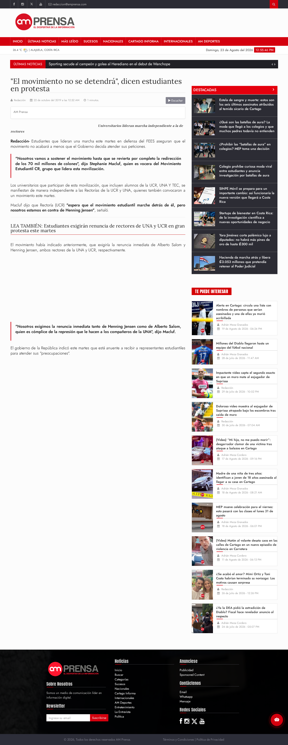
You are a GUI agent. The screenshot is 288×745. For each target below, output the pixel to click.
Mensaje (185, 701)
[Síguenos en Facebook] (14, 4)
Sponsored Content (192, 674)
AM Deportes (209, 41)
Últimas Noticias (42, 41)
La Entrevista (123, 712)
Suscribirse (99, 718)
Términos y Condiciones (178, 739)
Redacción (20, 100)
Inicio (18, 41)
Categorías (121, 679)
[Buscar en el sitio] (273, 4)
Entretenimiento (125, 707)
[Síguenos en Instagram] (22, 4)
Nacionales (113, 41)
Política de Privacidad (210, 739)
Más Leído (69, 41)
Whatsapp (186, 696)
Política (119, 716)
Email (183, 692)
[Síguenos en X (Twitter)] (31, 4)
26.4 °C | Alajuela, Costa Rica (36, 50)
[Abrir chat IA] (277, 720)
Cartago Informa (143, 41)
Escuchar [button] (177, 100)
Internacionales (178, 41)
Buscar (119, 674)
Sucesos (90, 41)
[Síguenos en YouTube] (40, 4)
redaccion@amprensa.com (69, 4)
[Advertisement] (198, 22)
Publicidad (186, 670)
